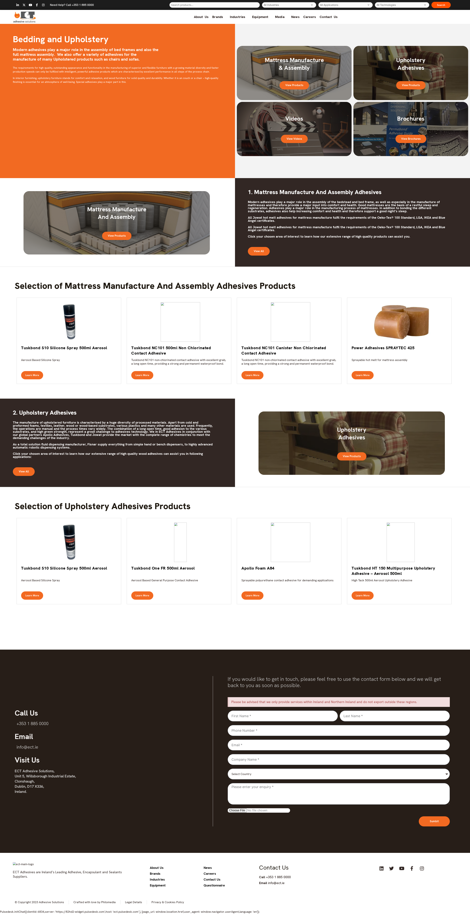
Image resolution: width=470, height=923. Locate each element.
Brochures (410, 118)
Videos (294, 118)
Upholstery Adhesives (410, 64)
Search (441, 5)
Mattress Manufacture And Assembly (116, 213)
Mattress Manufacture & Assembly (294, 64)
